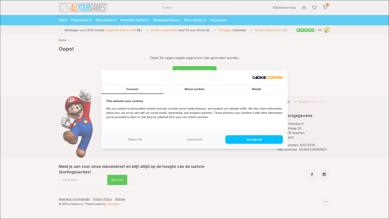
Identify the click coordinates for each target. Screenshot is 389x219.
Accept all (254, 139)
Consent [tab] (132, 89)
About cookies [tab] (194, 89)
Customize (195, 139)
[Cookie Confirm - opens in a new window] (267, 77)
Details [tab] (256, 89)
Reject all (135, 139)
